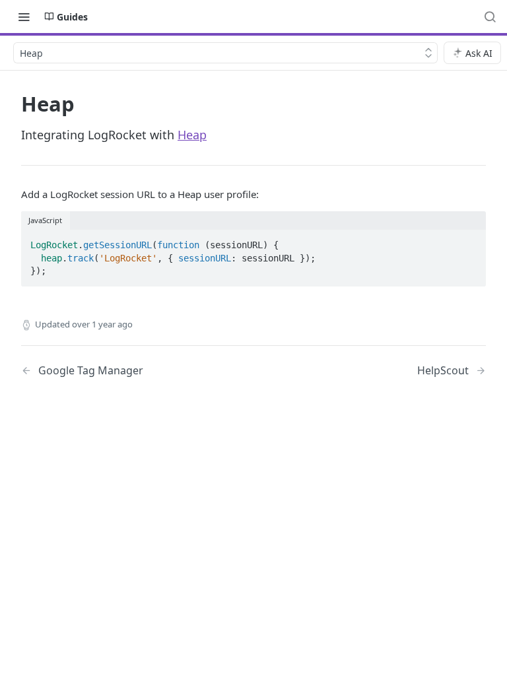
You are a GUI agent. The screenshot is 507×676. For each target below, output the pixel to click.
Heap (192, 135)
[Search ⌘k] (489, 16)
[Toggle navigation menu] (23, 16)
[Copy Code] (470, 241)
